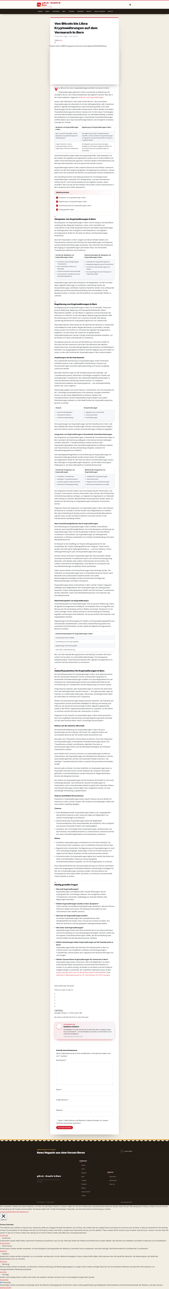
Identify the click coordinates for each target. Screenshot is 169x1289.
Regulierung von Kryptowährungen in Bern (72, 202)
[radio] (85, 994)
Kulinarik (56, 11)
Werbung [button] (3, 1261)
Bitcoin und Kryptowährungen (91, 97)
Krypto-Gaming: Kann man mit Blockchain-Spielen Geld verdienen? (81, 972)
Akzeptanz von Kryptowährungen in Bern (71, 198)
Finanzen (80, 11)
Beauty (89, 11)
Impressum (112, 1176)
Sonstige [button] (3, 1272)
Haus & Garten (99, 11)
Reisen (40, 11)
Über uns (112, 1184)
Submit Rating (58, 1010)
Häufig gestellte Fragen (65, 209)
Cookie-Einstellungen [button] (8, 1212)
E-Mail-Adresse (62, 1100)
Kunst (47, 11)
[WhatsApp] (84, 42)
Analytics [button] (3, 1251)
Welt (64, 11)
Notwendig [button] (4, 1280)
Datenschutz (113, 1180)
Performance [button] (5, 1243)
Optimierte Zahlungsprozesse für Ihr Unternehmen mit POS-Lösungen (83, 975)
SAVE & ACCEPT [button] (6, 1288)
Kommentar (61, 1060)
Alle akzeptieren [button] (22, 1212)
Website (59, 1110)
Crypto (110, 11)
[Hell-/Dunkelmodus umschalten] (130, 4)
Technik (71, 11)
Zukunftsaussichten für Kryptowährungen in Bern (74, 206)
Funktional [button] (4, 1235)
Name (59, 1089)
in (60, 40)
